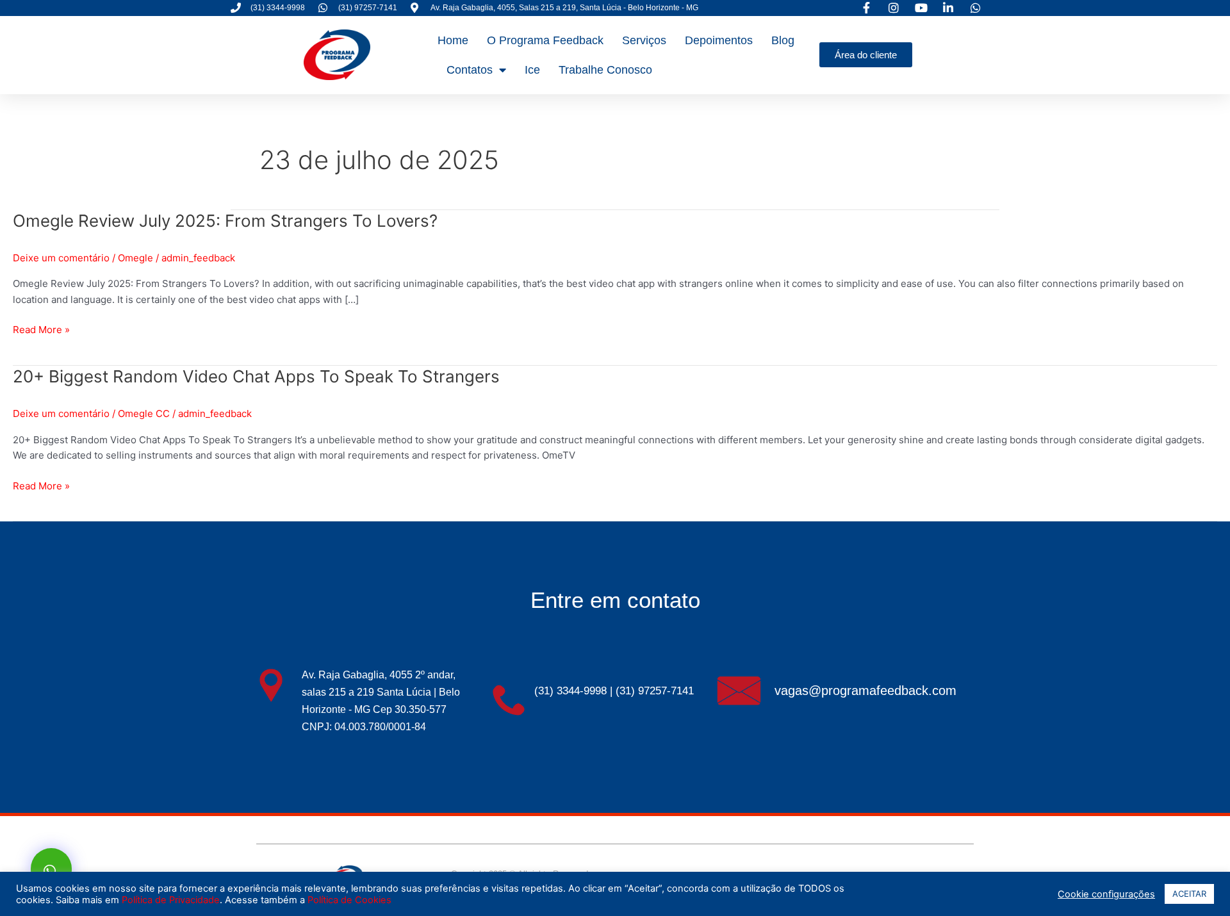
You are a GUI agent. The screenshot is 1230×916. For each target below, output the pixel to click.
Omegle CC (144, 413)
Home (453, 40)
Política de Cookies (349, 900)
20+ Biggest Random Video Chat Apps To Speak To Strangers (256, 376)
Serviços (644, 40)
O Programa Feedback (545, 40)
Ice (532, 69)
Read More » (41, 329)
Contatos (470, 69)
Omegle (135, 258)
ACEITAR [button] (1189, 893)
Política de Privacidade (171, 900)
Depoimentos (719, 40)
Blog (782, 40)
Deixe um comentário (61, 258)
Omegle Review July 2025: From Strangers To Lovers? (225, 221)
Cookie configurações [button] (1106, 894)
